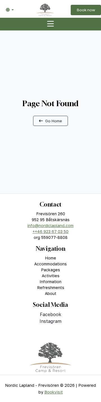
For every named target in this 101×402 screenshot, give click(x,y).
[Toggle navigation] (50, 24)
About (50, 293)
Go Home (53, 121)
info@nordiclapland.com (50, 225)
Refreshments (50, 287)
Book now (86, 10)
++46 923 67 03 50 (50, 231)
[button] (10, 10)
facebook (50, 314)
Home (50, 258)
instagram (50, 321)
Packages (50, 269)
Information (50, 281)
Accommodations (50, 263)
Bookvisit (53, 392)
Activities (50, 275)
